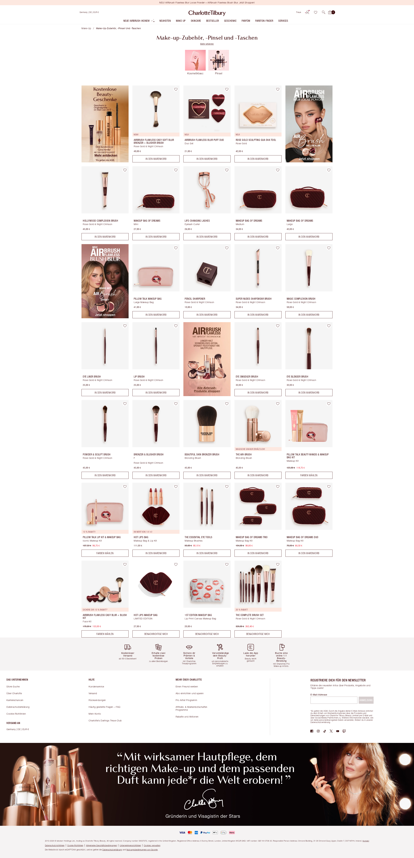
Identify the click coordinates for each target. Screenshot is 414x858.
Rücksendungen (97, 700)
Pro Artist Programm (186, 700)
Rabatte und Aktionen (187, 716)
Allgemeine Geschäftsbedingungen (101, 845)
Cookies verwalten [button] (152, 845)
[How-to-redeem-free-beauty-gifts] (105, 161)
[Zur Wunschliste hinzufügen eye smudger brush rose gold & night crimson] (277, 325)
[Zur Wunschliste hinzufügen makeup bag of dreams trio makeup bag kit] (277, 486)
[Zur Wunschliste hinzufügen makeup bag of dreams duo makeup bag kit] (328, 486)
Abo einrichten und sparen (190, 693)
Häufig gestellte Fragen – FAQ (104, 707)
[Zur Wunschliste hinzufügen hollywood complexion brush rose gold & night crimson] (124, 170)
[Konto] (307, 12)
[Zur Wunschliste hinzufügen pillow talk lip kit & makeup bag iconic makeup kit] (124, 486)
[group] (130, 654)
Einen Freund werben (187, 686)
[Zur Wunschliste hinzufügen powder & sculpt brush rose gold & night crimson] (124, 403)
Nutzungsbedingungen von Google (142, 849)
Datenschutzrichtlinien (55, 845)
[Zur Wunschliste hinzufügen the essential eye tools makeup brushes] (226, 486)
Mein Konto (95, 713)
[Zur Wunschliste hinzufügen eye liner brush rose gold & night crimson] (124, 325)
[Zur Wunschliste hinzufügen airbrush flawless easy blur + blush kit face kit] (124, 564)
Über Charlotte (14, 693)
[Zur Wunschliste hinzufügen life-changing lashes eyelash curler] (226, 170)
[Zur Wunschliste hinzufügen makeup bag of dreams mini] (175, 170)
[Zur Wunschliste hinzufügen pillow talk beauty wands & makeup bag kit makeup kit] (328, 403)
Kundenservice (96, 686)
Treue (298, 12)
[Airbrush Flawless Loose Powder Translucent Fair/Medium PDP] (308, 161)
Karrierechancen (14, 700)
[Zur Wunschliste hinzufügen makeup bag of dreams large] (328, 170)
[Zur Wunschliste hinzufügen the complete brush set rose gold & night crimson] (277, 564)
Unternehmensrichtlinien (130, 845)
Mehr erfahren (207, 43)
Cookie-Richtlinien (16, 713)
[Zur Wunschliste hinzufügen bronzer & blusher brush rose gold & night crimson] (175, 403)
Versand (93, 693)
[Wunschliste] (315, 12)
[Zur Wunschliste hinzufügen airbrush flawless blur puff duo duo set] (226, 89)
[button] (323, 12)
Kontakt (366, 841)
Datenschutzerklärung (17, 707)
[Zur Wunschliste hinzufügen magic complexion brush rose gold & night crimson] (328, 247)
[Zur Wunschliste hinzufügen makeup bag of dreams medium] (277, 170)
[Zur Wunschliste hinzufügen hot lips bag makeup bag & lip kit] (175, 486)
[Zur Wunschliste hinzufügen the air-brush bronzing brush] (277, 403)
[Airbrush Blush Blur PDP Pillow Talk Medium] (105, 317)
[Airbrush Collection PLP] (206, 395)
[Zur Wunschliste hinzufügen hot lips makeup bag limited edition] (175, 564)
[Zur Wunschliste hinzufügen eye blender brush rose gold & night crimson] (328, 325)
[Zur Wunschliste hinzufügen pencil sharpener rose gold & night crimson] (226, 247)
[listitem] (139, 21)
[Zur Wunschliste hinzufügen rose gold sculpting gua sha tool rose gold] (277, 89)
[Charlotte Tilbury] (207, 12)
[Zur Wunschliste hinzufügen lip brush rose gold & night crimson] (175, 325)
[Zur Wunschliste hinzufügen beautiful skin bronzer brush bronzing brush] (226, 403)
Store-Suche (13, 686)
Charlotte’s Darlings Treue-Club (105, 720)
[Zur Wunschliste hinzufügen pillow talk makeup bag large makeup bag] (175, 247)
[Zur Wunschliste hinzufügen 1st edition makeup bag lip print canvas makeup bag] (226, 564)
